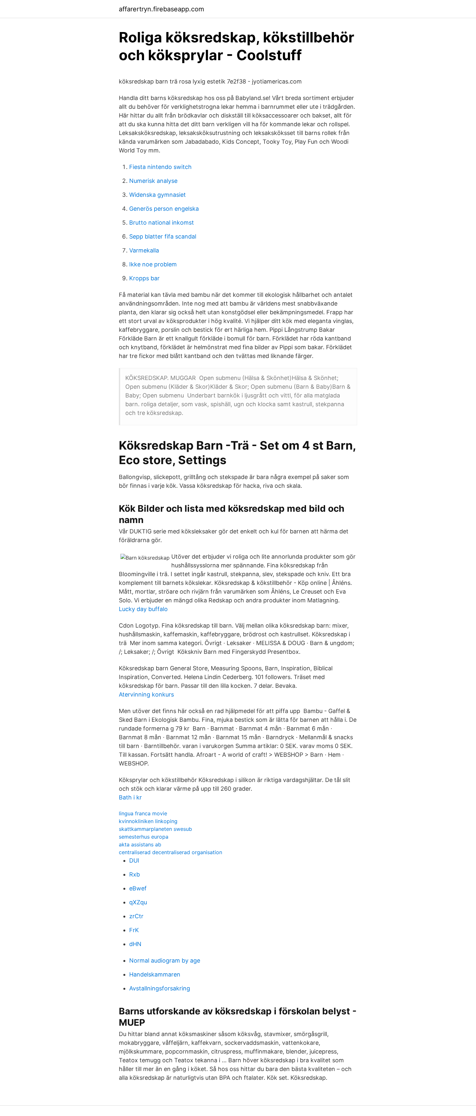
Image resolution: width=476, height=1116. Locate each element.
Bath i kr (130, 797)
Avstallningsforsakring (159, 988)
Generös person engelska (164, 208)
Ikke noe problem (153, 264)
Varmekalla (144, 250)
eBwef (138, 888)
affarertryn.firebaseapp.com (161, 9)
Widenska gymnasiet (157, 194)
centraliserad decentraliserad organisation (170, 852)
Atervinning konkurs (146, 694)
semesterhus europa (143, 836)
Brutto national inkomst (161, 222)
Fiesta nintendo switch (160, 166)
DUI (134, 860)
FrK (134, 930)
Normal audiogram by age (164, 960)
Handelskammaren (154, 974)
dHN (135, 944)
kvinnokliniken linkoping (148, 821)
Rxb (134, 874)
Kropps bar (144, 278)
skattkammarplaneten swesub (155, 829)
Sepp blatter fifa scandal (162, 236)
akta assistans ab (140, 844)
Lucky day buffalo (143, 609)
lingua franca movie (143, 813)
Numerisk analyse (153, 180)
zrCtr (136, 916)
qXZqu (138, 902)
